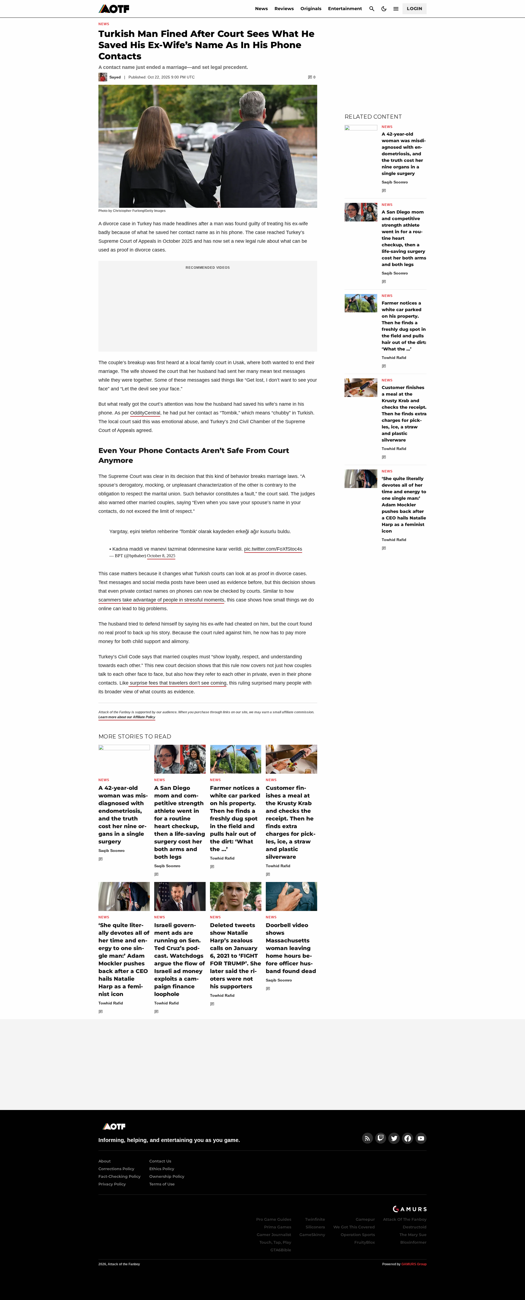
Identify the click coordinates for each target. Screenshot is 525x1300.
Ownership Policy (166, 1176)
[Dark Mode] (383, 8)
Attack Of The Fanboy (405, 1219)
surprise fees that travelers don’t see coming (177, 683)
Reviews (284, 8)
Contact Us (160, 1161)
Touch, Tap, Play (275, 1242)
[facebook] (407, 1138)
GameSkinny (312, 1234)
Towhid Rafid (222, 858)
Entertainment (345, 8)
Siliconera (315, 1227)
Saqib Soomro (111, 850)
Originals (311, 8)
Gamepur (365, 1219)
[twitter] (394, 1138)
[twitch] (380, 1138)
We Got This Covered (354, 1227)
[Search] (371, 8)
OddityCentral (145, 413)
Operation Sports (358, 1234)
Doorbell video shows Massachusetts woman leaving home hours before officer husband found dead (291, 948)
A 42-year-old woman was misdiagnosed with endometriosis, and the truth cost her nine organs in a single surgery (404, 154)
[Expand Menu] (395, 8)
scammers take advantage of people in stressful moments (161, 600)
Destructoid (415, 1227)
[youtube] (421, 1138)
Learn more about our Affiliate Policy (126, 717)
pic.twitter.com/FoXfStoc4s (273, 549)
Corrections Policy (116, 1168)
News (261, 8)
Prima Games (277, 1227)
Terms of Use (162, 1184)
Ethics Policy (161, 1168)
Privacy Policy (112, 1184)
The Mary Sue (413, 1234)
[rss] (367, 1138)
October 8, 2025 (161, 555)
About (104, 1161)
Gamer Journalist (274, 1234)
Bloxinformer (413, 1242)
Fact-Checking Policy (119, 1176)
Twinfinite (315, 1219)
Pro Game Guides (273, 1219)
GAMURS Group (414, 1264)
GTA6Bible (280, 1250)
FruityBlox (364, 1242)
